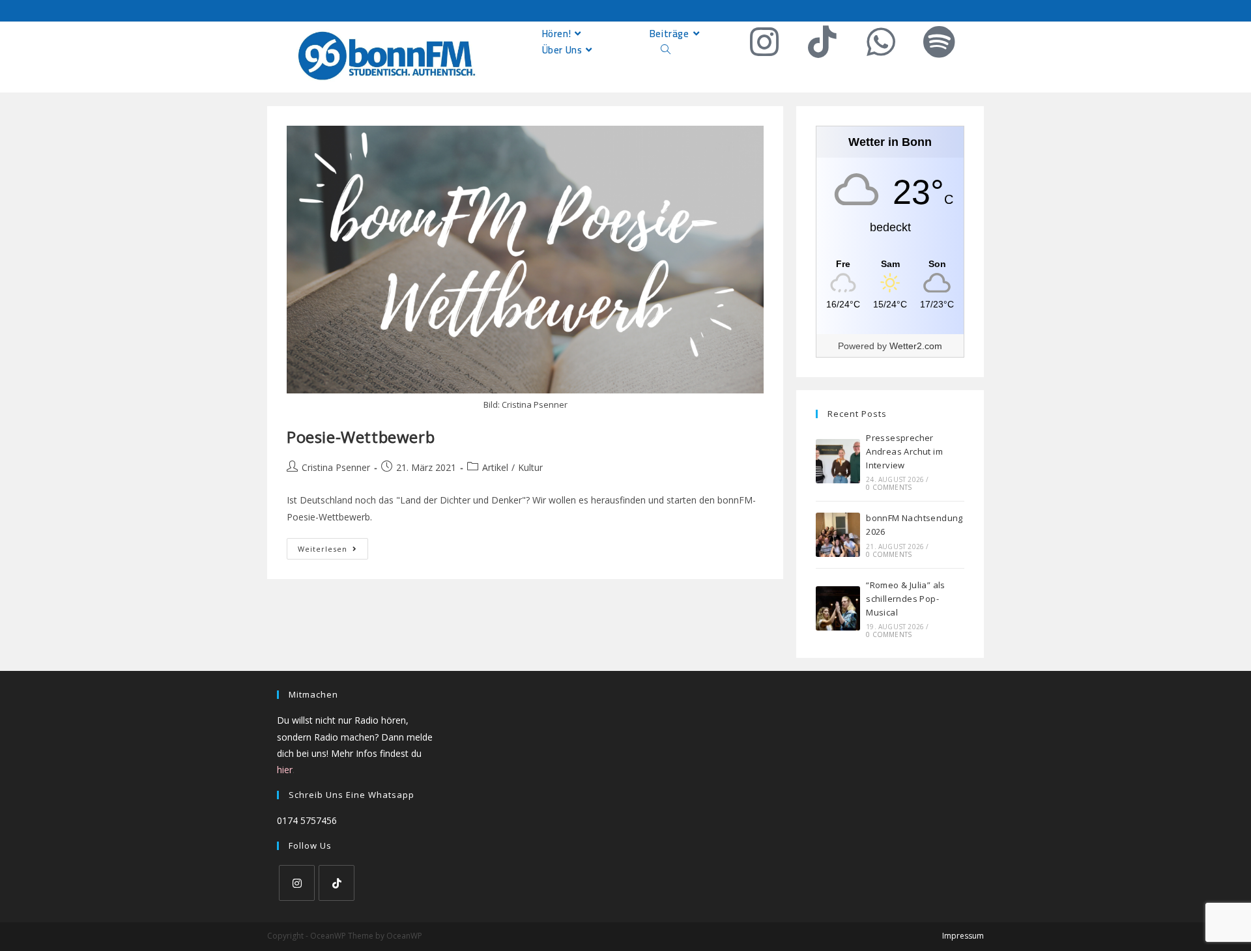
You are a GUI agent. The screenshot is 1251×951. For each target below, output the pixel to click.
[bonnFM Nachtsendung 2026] (838, 535)
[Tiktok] (822, 41)
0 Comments (889, 487)
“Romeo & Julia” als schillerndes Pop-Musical (905, 598)
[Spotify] (939, 41)
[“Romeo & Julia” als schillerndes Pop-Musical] (838, 608)
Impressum (963, 935)
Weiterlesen (333, 546)
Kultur (530, 467)
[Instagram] (764, 41)
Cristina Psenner (336, 467)
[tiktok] (336, 883)
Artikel (495, 467)
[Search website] (665, 50)
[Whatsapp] (881, 41)
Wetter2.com (915, 346)
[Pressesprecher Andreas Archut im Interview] (838, 461)
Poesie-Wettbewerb (361, 436)
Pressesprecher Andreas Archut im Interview (904, 451)
